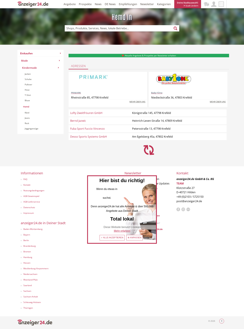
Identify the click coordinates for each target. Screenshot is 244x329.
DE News (110, 4)
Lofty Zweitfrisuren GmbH (86, 113)
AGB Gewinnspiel (31, 196)
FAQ (25, 179)
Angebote (70, 4)
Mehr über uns (137, 101)
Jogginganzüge (31, 128)
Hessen (26, 262)
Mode (24, 60)
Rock (27, 123)
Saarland (27, 285)
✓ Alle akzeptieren (112, 237)
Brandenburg (29, 246)
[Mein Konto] (213, 4)
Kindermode (29, 67)
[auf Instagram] (183, 209)
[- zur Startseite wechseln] (33, 3)
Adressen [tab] (78, 66)
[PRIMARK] (93, 81)
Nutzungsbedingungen (33, 190)
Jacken (28, 74)
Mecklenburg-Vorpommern (35, 268)
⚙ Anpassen (134, 237)
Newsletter (147, 4)
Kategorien (164, 4)
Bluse (27, 100)
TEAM (180, 183)
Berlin (26, 240)
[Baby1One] (173, 81)
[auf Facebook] (178, 209)
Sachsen (27, 291)
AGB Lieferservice (31, 201)
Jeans (27, 118)
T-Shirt (28, 95)
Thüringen (28, 307)
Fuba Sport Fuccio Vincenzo (87, 128)
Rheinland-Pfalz (30, 279)
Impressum (28, 213)
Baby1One (156, 92)
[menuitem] (40, 92)
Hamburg (27, 257)
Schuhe (28, 79)
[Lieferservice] (206, 4)
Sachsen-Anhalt (30, 296)
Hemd (26, 106)
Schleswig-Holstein (32, 302)
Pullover (28, 84)
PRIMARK (76, 92)
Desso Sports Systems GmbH (88, 136)
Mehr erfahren (122, 230)
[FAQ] (188, 209)
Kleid (27, 112)
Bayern (26, 234)
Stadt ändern (191, 5)
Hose (27, 89)
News (98, 4)
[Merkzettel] (221, 4)
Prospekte (85, 4)
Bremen (27, 251)
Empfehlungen (128, 4)
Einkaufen (26, 53)
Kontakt (26, 184)
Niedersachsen (30, 274)
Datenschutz (29, 207)
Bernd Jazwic (78, 121)
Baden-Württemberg (32, 229)
